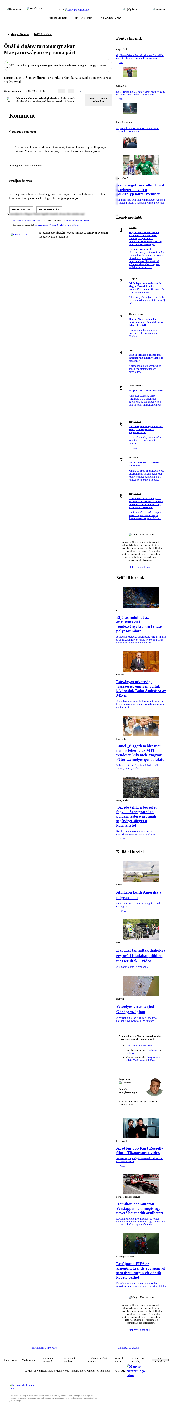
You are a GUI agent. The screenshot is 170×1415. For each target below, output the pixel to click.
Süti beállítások (160, 1360)
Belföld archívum (43, 34)
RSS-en (75, 225)
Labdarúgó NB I (124, 178)
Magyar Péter (135, 421)
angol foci (121, 49)
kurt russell (121, 1141)
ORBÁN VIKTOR (57, 18)
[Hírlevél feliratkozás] (123, 1067)
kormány (133, 227)
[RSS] (108, 224)
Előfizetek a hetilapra (139, 567)
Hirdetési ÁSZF (119, 1360)
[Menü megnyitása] (159, 9)
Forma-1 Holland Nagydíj (128, 1197)
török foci (121, 85)
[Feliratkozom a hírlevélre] (34, 9)
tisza (118, 610)
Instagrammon (41, 225)
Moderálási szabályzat (138, 1360)
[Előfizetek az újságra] (129, 9)
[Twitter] (108, 219)
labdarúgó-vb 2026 (125, 1256)
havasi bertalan (124, 122)
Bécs (131, 350)
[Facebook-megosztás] (110, 91)
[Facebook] (94, 219)
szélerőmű (127, 1083)
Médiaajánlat (28, 1360)
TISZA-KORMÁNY (111, 18)
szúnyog (120, 999)
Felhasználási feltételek (71, 1360)
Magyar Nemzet (20, 34)
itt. (74, 101)
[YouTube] (101, 224)
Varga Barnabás (136, 386)
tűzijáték (120, 675)
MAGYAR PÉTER (84, 18)
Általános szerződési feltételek (97, 1360)
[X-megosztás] (104, 91)
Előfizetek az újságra (128, 1347)
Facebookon (71, 220)
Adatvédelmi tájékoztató (47, 1360)
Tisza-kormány (136, 314)
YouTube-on (63, 225)
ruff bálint (133, 457)
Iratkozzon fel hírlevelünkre (26, 220)
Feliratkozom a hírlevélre (98, 100)
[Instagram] (101, 219)
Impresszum (10, 1360)
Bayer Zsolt (125, 1079)
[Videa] (94, 224)
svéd (118, 942)
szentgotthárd (122, 800)
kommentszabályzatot (88, 151)
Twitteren (84, 220)
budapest (133, 278)
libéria (119, 884)
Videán (52, 225)
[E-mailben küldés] (97, 91)
